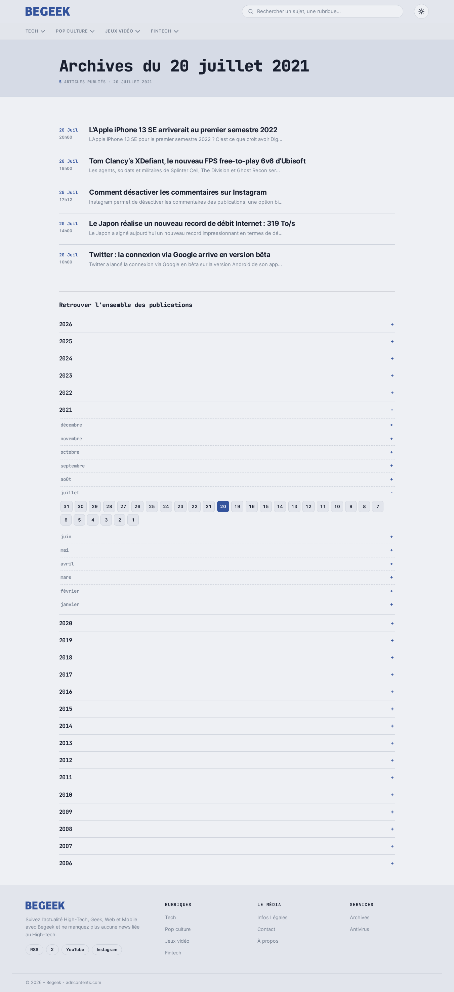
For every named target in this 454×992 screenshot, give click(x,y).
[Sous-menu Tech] (43, 31)
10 (337, 506)
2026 (65, 324)
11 (323, 506)
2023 (65, 375)
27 (123, 506)
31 (67, 506)
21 (209, 506)
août (65, 479)
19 (237, 506)
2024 (65, 358)
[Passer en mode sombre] (421, 11)
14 (280, 506)
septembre (72, 466)
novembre (71, 439)
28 (109, 506)
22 (195, 506)
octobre (69, 452)
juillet (69, 493)
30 (81, 506)
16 (252, 506)
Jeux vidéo (119, 31)
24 (166, 506)
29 (95, 506)
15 (266, 506)
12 (308, 506)
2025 (65, 341)
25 (152, 506)
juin (65, 537)
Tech (32, 31)
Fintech (161, 31)
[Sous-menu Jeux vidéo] (137, 31)
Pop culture (72, 31)
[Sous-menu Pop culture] (92, 31)
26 (137, 506)
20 (223, 506)
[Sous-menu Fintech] (176, 31)
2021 (65, 409)
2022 (65, 392)
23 (180, 506)
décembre (71, 425)
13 (294, 506)
